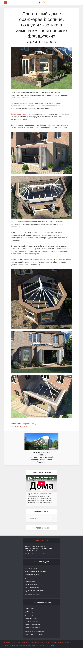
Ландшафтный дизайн (32, 594)
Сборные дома (30, 581)
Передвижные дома (32, 575)
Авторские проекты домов (34, 631)
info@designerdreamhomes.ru (39, 554)
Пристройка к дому (32, 587)
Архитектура (22, 426)
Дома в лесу (29, 608)
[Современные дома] (41, 2)
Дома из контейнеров (32, 578)
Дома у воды (29, 612)
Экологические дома (32, 628)
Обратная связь (41, 540)
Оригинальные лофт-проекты (35, 571)
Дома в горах (30, 615)
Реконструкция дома (32, 624)
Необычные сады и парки (34, 634)
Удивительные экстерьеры (34, 591)
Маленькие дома (31, 584)
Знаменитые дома (31, 621)
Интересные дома (31, 568)
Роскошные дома (31, 618)
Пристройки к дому (28, 424)
